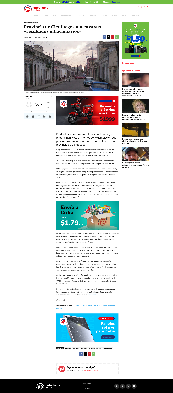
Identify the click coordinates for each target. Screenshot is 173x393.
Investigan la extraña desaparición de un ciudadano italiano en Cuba (134, 117)
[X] (144, 7)
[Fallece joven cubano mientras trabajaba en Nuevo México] (135, 154)
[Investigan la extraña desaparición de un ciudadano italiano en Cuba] (135, 106)
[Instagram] (141, 7)
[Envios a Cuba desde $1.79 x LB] (87, 215)
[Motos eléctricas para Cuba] (87, 124)
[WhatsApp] (117, 37)
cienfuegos (76, 348)
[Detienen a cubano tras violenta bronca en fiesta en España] (135, 130)
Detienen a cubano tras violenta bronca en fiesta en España (134, 141)
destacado (84, 348)
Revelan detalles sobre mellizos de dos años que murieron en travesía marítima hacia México (133, 92)
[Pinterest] (112, 37)
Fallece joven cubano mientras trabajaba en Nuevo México (135, 165)
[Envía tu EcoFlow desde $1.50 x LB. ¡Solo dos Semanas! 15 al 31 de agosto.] (135, 58)
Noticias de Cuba (34, 22)
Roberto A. (45, 37)
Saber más (116, 2)
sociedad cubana (107, 348)
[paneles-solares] (87, 342)
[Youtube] (147, 7)
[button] (147, 10)
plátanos (92, 295)
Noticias (26, 22)
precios (98, 348)
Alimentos (68, 348)
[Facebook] (138, 7)
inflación (92, 348)
